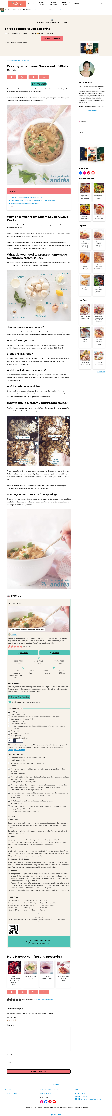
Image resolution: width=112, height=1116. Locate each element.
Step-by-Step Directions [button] (20, 697)
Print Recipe (24, 652)
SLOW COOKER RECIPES (49, 1089)
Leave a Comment (60, 9)
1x (14, 741)
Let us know (36, 943)
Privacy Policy (80, 1093)
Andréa (14, 634)
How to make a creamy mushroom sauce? (25, 203)
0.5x (10, 741)
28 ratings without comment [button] (43, 999)
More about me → (92, 110)
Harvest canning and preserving (20, 60)
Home (8, 60)
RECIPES (31, 3)
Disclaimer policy (81, 1096)
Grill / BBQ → (101, 372)
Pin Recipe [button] (55, 652)
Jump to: (12, 191)
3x (21, 741)
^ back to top (56, 1085)
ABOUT (77, 3)
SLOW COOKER (53, 3)
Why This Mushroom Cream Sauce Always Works (27, 197)
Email (9, 1063)
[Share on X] (22, 77)
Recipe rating (11, 1017)
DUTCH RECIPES (42, 3)
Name (9, 1055)
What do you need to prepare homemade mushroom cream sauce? (33, 200)
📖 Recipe (14, 207)
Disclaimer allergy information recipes (88, 1099)
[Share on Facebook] (11, 77)
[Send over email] (44, 77)
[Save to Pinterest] (33, 77)
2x (18, 741)
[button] (9, 646)
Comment (11, 1025)
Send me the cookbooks (51, 39)
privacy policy (56, 1115)
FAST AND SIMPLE (66, 3)
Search (81, 132)
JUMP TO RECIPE (39, 84)
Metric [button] (10, 750)
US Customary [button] (19, 750)
